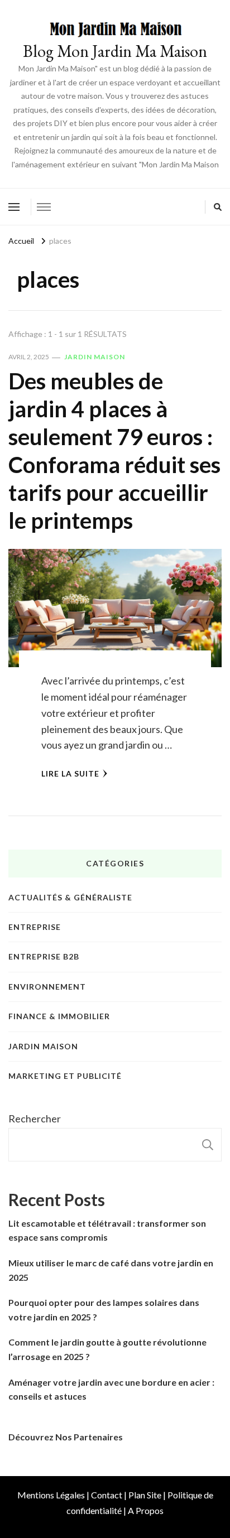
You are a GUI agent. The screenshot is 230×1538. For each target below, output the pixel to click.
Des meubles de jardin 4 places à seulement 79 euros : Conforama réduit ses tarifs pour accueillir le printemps (114, 451)
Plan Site (144, 1494)
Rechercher (34, 1118)
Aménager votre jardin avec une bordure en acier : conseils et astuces (111, 1389)
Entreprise (34, 927)
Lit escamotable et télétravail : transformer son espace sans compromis (107, 1230)
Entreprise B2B (43, 956)
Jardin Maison (94, 357)
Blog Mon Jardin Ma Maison (115, 51)
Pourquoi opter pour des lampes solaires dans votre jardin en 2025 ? (103, 1309)
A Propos (146, 1510)
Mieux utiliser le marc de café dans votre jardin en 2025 (110, 1270)
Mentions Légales (51, 1494)
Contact (106, 1494)
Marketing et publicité (65, 1076)
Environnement (47, 986)
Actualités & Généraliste (70, 897)
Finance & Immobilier (59, 1016)
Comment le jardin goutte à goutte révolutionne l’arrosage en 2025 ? (107, 1349)
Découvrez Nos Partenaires (65, 1436)
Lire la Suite (70, 773)
